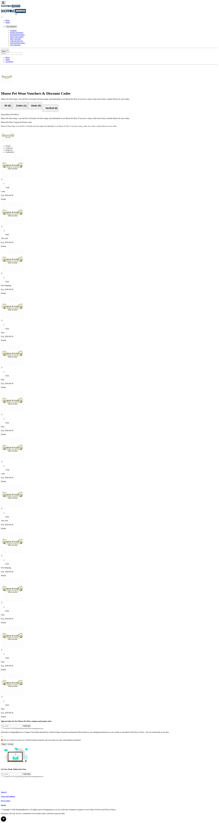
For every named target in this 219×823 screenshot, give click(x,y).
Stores (7, 22)
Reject (4, 744)
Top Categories (11, 26)
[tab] (6, 105)
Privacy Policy (5, 801)
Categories (9, 62)
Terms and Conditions (8, 796)
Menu (4, 51)
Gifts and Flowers (16, 41)
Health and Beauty (16, 33)
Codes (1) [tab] (9, 148)
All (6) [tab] (7, 146)
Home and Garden (16, 37)
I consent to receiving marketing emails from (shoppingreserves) (23, 728)
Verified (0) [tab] (9, 152)
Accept (10, 744)
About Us (4, 792)
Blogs (7, 20)
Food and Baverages (17, 43)
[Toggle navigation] (3, 3)
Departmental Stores (17, 35)
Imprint (3, 805)
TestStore (13, 31)
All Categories (15, 45)
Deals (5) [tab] (8, 150)
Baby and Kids (15, 39)
